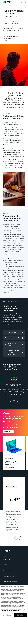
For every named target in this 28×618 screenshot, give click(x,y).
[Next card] (19, 538)
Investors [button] (5, 564)
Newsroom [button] (5, 566)
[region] (14, 601)
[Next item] (16, 401)
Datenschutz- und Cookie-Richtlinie (10, 610)
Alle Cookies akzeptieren (20, 615)
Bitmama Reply (11, 487)
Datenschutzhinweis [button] (9, 576)
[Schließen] (26, 586)
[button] (8, 431)
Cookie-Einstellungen (7, 615)
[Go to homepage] (7, 2)
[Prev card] (16, 538)
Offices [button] (4, 561)
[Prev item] (12, 401)
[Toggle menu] (26, 2)
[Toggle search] (21, 2)
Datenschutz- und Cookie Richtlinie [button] (10, 573)
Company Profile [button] (6, 559)
